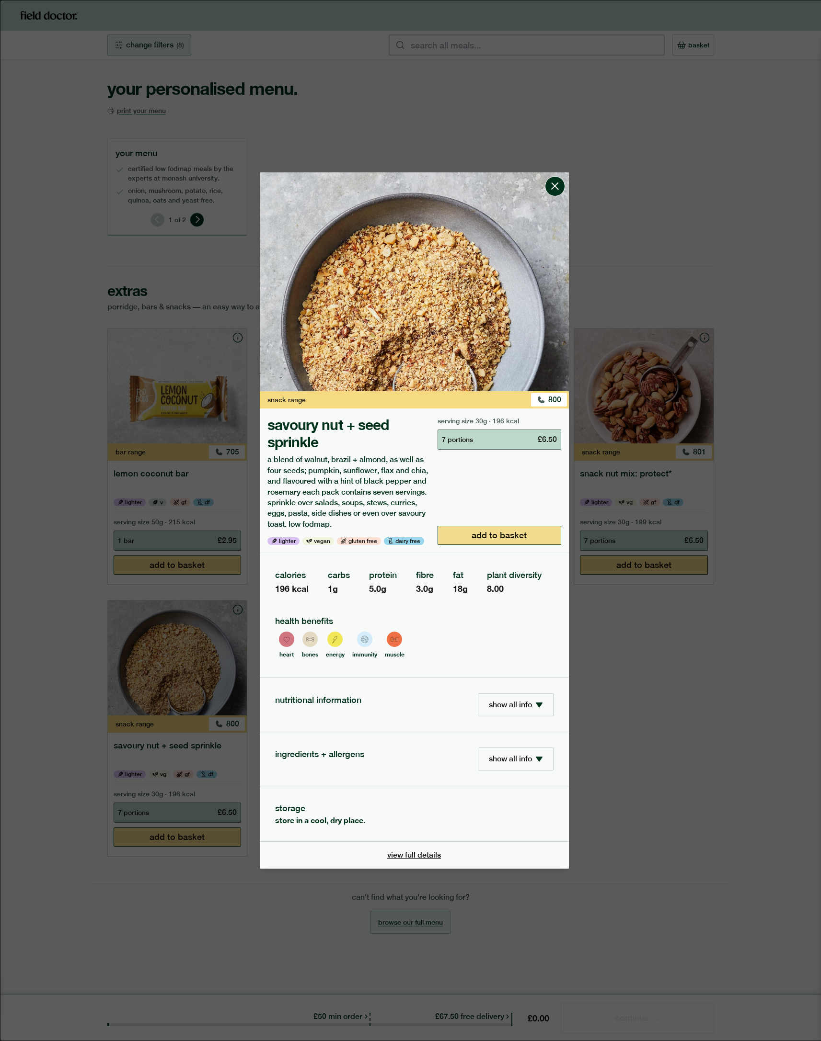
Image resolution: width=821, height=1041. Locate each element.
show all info (510, 704)
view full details (414, 855)
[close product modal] (555, 176)
